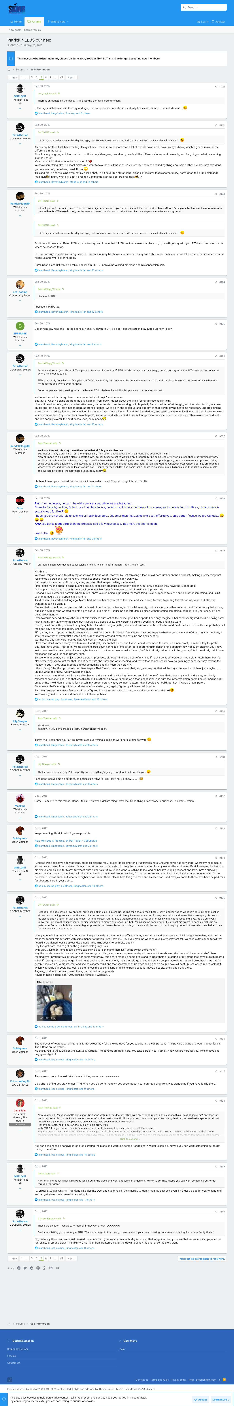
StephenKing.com (17, 1348)
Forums (11, 1355)
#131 (222, 757)
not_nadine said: (47, 93)
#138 (222, 1100)
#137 (222, 1071)
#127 (222, 436)
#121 (222, 86)
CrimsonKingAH (20, 1081)
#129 (222, 550)
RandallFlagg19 (20, 203)
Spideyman (20, 838)
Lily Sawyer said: (47, 764)
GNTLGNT (16, 45)
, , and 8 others (70, 344)
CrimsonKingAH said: (50, 1218)
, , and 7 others (69, 486)
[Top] (219, 1379)
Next (70, 77)
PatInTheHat (20, 134)
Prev (14, 77)
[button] (68, 21)
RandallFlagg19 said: (49, 289)
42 (61, 77)
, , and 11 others (66, 1199)
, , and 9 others (70, 538)
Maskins (20, 805)
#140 (222, 1211)
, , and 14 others (68, 181)
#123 (222, 193)
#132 (222, 796)
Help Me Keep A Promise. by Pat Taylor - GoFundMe (66, 840)
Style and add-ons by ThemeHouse (94, 1389)
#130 (222, 711)
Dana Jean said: (47, 1173)
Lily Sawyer (20, 721)
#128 (222, 498)
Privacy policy (178, 1379)
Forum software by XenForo (39, 1389)
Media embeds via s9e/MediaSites (135, 1389)
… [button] (27, 77)
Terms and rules (159, 1379)
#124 (222, 282)
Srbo (20, 508)
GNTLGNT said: (46, 132)
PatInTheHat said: (48, 443)
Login (121, 1348)
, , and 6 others (64, 113)
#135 (222, 897)
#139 (222, 1166)
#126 (222, 356)
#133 (222, 828)
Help (191, 1379)
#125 (222, 323)
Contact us (13, 1362)
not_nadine (20, 291)
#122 (222, 125)
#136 (222, 1038)
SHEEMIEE (20, 333)
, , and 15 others (70, 424)
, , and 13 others (72, 699)
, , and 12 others (70, 270)
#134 (222, 857)
